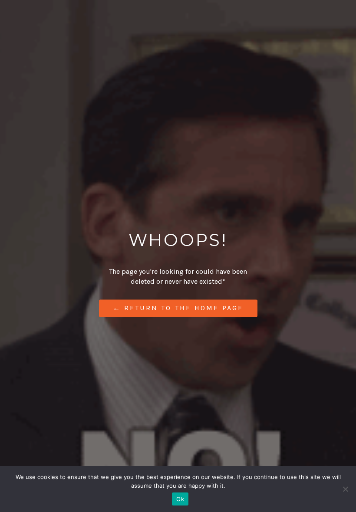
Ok (180, 499)
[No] (345, 489)
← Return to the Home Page (178, 308)
